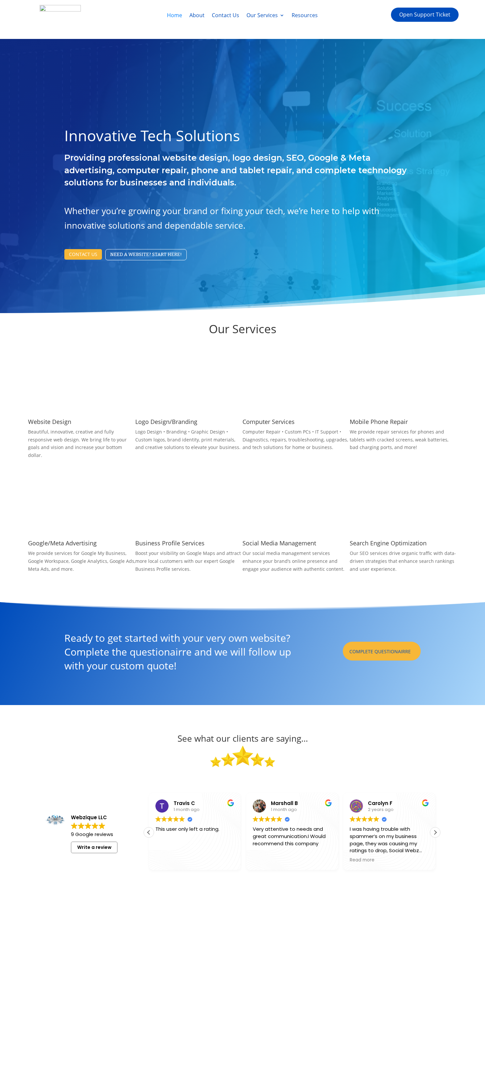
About (197, 16)
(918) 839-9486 (381, 921)
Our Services (262, 16)
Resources (305, 16)
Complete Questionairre (380, 651)
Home (174, 16)
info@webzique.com (386, 934)
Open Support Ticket (424, 14)
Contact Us (225, 16)
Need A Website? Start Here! (146, 254)
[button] (435, 832)
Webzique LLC (126, 1041)
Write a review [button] (94, 847)
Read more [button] (362, 860)
